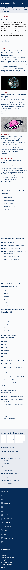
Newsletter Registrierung (7, 564)
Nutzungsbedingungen (6, 562)
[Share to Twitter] (9, 41)
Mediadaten (4, 560)
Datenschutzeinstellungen (7, 557)
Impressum (4, 553)
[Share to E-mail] (2, 41)
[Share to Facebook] (6, 41)
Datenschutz (4, 555)
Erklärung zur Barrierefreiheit (8, 559)
